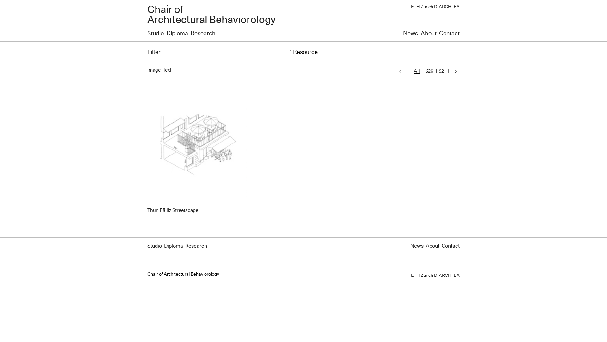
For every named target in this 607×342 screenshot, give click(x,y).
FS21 (440, 71)
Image (154, 70)
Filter (154, 52)
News (410, 33)
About (429, 33)
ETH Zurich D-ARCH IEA (435, 7)
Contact (449, 33)
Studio (155, 33)
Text (167, 70)
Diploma (177, 33)
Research (203, 33)
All (417, 71)
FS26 (427, 71)
